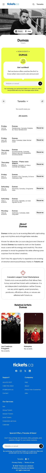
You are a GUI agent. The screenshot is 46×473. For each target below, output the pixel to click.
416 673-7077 (7, 382)
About (27, 386)
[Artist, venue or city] (33, 4)
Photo (20, 31)
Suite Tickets (7, 417)
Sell (4, 406)
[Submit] (40, 83)
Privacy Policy (17, 462)
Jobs (26, 393)
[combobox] (39, 4)
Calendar (6, 425)
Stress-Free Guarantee (33, 390)
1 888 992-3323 (8, 386)
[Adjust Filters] (3, 101)
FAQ (26, 382)
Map (29, 31)
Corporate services (9, 421)
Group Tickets (7, 410)
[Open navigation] (3, 4)
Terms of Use (29, 462)
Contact (5, 393)
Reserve (40, 128)
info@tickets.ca (8, 390)
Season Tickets (8, 414)
